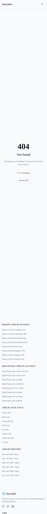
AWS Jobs (6, 425)
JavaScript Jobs (7, 421)
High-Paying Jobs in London (12, 388)
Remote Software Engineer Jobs (14, 330)
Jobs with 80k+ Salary (10, 459)
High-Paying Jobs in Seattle (12, 380)
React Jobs (6, 417)
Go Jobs (5, 442)
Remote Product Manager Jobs (13, 355)
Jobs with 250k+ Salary (10, 475)
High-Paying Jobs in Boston (12, 392)
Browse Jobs (23, 180)
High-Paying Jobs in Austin (12, 397)
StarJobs (7, 4)
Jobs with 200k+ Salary (10, 471)
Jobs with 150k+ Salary (10, 467)
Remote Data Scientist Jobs (12, 347)
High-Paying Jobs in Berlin (12, 401)
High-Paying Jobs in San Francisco (15, 371)
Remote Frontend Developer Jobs (14, 334)
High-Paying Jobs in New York (13, 375)
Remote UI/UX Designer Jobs (13, 359)
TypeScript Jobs (8, 438)
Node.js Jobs (6, 434)
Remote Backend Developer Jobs (14, 338)
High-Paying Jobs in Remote (12, 384)
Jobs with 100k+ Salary (10, 463)
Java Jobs (5, 430)
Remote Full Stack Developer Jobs (15, 342)
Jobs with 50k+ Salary (10, 454)
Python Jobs (6, 413)
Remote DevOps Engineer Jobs (13, 351)
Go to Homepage (23, 173)
